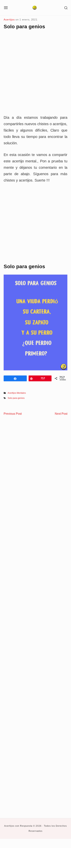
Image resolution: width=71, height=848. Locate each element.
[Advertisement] (35, 75)
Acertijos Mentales (17, 393)
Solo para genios (16, 398)
